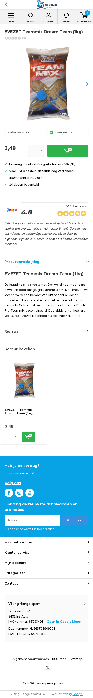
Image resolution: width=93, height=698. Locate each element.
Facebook (9, 493)
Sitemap (76, 659)
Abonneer (75, 520)
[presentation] (83, 84)
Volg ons (13, 482)
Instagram (19, 493)
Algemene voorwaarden (30, 659)
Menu (11, 20)
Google (78, 694)
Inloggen (48, 20)
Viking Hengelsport (51, 683)
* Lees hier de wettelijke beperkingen (29, 528)
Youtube (29, 493)
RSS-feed (59, 659)
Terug (6, 4)
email (30, 473)
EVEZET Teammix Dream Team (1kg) (19, 411)
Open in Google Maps (64, 622)
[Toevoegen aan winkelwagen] (28, 437)
